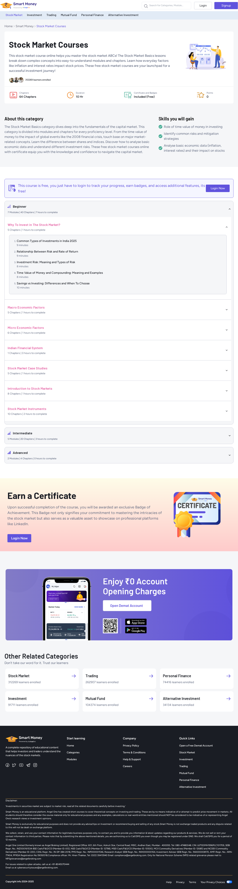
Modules (72, 759)
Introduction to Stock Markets (30, 388)
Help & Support (132, 759)
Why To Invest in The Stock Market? (34, 225)
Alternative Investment (123, 15)
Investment (34, 15)
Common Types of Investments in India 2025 (47, 241)
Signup (226, 5)
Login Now (218, 188)
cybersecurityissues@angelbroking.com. (37, 867)
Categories (73, 752)
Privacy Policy (131, 745)
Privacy (180, 882)
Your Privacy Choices (213, 882)
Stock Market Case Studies (27, 368)
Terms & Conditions (134, 752)
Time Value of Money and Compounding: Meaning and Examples (60, 272)
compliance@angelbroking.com (130, 855)
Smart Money (24, 26)
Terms (192, 882)
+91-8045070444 (60, 864)
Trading (51, 15)
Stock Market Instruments (27, 409)
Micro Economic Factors (26, 327)
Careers (127, 766)
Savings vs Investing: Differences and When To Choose (53, 283)
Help (169, 882)
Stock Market (14, 15)
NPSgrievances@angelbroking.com (23, 858)
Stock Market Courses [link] (51, 26)
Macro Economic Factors (26, 307)
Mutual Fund (69, 15)
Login (203, 5)
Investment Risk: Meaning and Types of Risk (46, 262)
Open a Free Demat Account (196, 745)
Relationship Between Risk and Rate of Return (47, 251)
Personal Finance (92, 15)
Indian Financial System (25, 348)
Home (8, 26)
